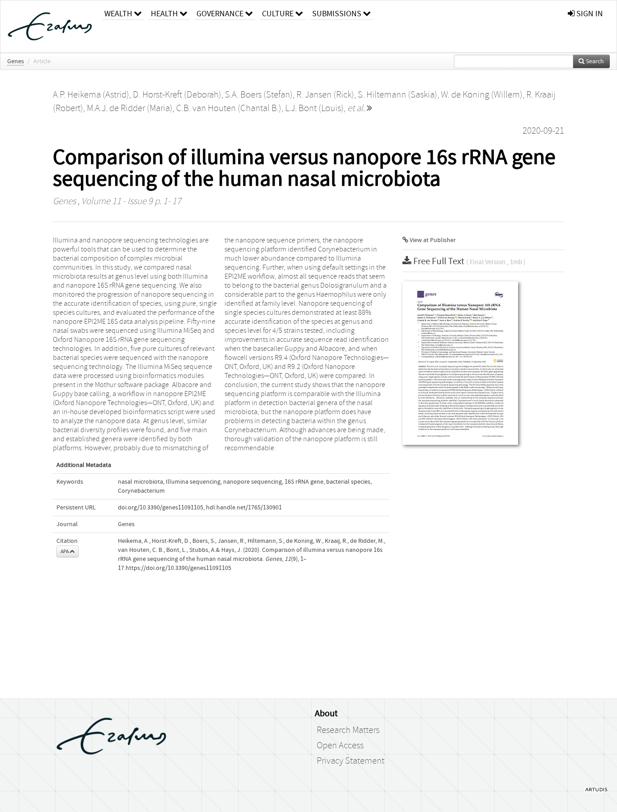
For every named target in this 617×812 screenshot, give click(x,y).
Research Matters (348, 730)
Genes (15, 61)
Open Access (340, 745)
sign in (589, 14)
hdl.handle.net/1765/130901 (244, 507)
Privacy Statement (350, 761)
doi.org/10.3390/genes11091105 (160, 507)
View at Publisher (432, 240)
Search (594, 61)
